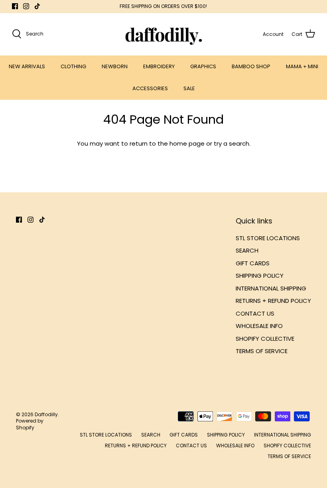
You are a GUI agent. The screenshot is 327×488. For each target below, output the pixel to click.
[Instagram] (26, 6)
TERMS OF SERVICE (262, 351)
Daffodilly (46, 414)
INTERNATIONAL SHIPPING (271, 288)
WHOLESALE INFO (259, 326)
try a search (231, 143)
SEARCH (247, 250)
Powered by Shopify (29, 424)
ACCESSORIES (150, 88)
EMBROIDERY (159, 66)
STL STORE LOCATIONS (268, 238)
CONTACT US (255, 313)
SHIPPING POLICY (260, 275)
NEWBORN (115, 66)
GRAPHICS (203, 66)
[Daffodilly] (164, 34)
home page (187, 143)
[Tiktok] (37, 6)
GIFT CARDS (253, 263)
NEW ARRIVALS (27, 66)
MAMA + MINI (302, 66)
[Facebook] (15, 6)
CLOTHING (73, 66)
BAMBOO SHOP (251, 66)
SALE (189, 88)
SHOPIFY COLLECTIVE (265, 338)
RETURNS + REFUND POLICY (273, 300)
